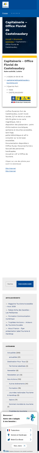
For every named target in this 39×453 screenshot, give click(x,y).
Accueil (8, 39)
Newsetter (11, 370)
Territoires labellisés (17, 366)
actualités (13, 357)
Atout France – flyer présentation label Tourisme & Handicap (18, 331)
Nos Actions (12, 379)
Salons (11, 400)
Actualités (11, 353)
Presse (5, 13)
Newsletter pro (13, 375)
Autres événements (17, 384)
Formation (13, 388)
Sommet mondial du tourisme (21, 404)
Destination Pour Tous (16, 362)
